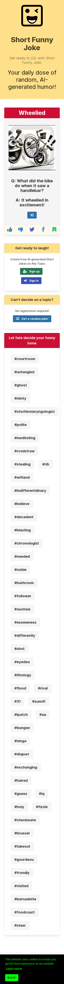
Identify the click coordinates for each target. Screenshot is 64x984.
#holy (19, 807)
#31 (17, 701)
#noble (20, 570)
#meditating (24, 438)
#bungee (22, 728)
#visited (21, 886)
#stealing (22, 464)
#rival (43, 688)
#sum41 (38, 701)
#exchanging (25, 767)
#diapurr (21, 754)
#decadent (23, 517)
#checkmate (25, 820)
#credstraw (24, 451)
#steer (20, 925)
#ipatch (21, 714)
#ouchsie (22, 609)
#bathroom (24, 583)
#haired (21, 780)
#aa (42, 714)
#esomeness (25, 622)
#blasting (22, 530)
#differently (24, 635)
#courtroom (24, 359)
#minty (20, 398)
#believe (21, 504)
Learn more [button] (14, 968)
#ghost (20, 385)
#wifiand (22, 477)
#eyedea (22, 662)
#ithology (22, 675)
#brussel (22, 833)
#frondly (22, 873)
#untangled (24, 372)
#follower (22, 596)
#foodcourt (24, 912)
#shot (19, 649)
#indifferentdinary (30, 490)
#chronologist (26, 543)
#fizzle (42, 807)
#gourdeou (24, 859)
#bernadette (25, 899)
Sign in (34, 280)
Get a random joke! (35, 319)
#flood (20, 688)
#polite (20, 425)
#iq (41, 794)
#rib (45, 464)
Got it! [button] (11, 977)
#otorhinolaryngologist (34, 411)
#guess (20, 794)
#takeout (22, 846)
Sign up (34, 271)
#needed (22, 556)
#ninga (20, 741)
